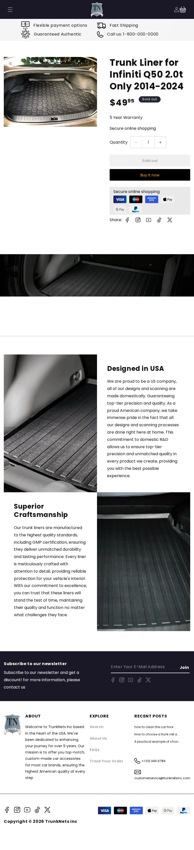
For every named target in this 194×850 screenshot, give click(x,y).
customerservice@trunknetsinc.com (162, 778)
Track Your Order (106, 761)
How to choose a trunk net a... (156, 734)
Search (97, 726)
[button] (183, 9)
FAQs (94, 749)
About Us (98, 738)
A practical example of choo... (157, 741)
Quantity (119, 142)
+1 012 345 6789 (153, 761)
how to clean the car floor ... (155, 727)
